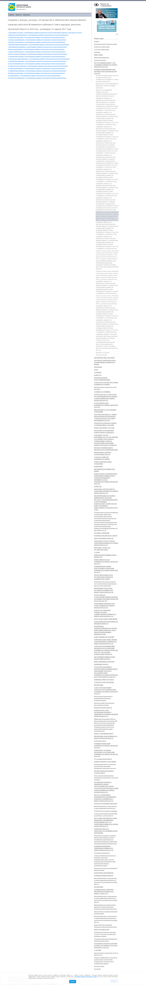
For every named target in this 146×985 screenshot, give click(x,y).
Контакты (26, 15)
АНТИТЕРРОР (98, 367)
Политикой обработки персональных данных (85, 976)
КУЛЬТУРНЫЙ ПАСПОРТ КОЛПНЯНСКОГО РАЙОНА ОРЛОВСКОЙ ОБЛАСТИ (106, 405)
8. (36, 49)
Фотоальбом (97, 969)
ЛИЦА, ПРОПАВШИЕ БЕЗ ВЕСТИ (103, 538)
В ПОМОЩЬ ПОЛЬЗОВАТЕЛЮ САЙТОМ (105, 535)
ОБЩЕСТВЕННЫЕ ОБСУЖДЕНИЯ (104, 637)
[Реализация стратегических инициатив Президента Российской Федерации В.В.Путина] (107, 17)
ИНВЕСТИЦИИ (98, 55)
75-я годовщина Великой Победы (103, 759)
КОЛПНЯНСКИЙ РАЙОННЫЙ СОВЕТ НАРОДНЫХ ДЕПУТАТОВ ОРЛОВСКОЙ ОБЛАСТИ (105, 71)
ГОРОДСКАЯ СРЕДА (100, 741)
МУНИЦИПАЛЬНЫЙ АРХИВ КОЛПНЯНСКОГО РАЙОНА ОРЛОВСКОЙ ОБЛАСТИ (106, 745)
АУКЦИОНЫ (97, 372)
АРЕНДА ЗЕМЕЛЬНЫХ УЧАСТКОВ (104, 428)
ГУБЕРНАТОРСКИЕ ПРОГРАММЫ (104, 682)
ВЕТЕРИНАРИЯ (98, 887)
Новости (19, 15)
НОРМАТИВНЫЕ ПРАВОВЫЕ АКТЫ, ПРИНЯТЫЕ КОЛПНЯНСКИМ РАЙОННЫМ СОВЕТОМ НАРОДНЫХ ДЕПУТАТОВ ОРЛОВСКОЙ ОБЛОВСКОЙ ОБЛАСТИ (107, 265)
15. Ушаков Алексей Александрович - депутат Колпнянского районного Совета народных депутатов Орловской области (38, 66)
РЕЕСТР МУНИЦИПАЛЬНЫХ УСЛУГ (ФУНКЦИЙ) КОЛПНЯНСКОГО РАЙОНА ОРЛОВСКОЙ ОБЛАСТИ (105, 65)
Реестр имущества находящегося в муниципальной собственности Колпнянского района (103, 698)
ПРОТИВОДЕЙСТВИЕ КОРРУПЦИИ (104, 357)
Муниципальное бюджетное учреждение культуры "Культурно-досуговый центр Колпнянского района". (105, 934)
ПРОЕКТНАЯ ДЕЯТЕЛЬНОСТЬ (103, 707)
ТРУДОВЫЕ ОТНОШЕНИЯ (101, 533)
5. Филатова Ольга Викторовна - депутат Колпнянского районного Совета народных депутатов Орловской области (36, 42)
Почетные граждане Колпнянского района (105, 44)
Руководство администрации (102, 47)
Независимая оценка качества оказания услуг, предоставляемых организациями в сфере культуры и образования (105, 583)
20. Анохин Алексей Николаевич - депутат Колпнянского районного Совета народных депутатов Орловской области (37, 78)
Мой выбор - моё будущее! (102, 352)
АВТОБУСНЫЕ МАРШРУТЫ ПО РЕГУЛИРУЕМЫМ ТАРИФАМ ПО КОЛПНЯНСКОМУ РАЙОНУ (103, 577)
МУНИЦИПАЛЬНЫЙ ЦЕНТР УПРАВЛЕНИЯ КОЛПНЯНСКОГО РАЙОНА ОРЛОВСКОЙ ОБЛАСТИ (103, 848)
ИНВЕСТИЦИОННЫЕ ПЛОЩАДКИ (104, 661)
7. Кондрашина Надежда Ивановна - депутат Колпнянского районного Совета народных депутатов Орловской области (37, 47)
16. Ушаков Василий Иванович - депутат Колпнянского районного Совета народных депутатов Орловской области (36, 68)
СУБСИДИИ (97, 950)
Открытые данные (99, 966)
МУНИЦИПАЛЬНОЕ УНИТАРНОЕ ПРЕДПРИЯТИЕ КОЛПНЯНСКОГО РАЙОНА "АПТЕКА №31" (104, 891)
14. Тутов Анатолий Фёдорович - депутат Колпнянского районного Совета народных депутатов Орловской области (36, 63)
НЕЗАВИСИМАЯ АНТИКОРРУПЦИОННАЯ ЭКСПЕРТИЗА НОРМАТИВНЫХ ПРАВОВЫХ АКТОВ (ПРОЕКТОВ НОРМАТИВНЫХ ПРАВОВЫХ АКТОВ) (105, 630)
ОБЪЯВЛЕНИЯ (98, 466)
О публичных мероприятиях (102, 853)
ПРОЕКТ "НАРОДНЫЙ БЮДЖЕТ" (104, 733)
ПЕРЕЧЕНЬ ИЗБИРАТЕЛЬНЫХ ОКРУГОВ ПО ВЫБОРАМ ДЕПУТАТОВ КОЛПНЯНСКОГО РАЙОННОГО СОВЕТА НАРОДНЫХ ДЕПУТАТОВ (107, 78)
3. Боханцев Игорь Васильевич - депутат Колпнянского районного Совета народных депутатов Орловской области (36, 37)
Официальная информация (101, 57)
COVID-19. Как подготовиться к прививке (105, 811)
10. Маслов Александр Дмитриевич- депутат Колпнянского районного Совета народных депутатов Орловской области (37, 54)
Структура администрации (101, 49)
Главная (11, 15)
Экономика (97, 52)
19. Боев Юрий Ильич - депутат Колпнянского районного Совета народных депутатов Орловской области (34, 75)
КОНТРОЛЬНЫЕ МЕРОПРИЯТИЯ (103, 873)
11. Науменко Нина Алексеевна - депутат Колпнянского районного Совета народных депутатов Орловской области (36, 56)
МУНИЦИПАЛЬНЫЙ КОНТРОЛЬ (103, 875)
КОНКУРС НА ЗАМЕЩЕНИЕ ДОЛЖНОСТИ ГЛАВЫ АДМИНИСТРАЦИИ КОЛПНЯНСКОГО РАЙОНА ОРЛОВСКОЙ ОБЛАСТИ (106, 93)
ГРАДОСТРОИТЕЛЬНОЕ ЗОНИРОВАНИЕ (105, 619)
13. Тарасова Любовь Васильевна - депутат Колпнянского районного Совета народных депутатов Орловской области (37, 61)
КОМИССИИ (97, 486)
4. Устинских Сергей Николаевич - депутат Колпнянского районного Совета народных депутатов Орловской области (37, 39)
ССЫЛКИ (97, 552)
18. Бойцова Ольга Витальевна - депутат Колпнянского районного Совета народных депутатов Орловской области (36, 73)
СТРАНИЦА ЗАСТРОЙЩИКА (102, 392)
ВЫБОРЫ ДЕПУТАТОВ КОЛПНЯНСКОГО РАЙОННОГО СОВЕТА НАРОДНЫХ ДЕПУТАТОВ (107, 86)
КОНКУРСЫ (97, 375)
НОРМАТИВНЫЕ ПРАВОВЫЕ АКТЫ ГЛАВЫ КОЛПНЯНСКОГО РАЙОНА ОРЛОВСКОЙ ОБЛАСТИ (104, 605)
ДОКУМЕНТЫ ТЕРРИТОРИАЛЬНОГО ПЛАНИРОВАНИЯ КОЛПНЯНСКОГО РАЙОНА (105, 362)
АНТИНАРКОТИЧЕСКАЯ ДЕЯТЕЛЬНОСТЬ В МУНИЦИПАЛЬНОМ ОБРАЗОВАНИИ (105, 831)
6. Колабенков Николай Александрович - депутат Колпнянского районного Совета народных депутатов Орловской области (38, 44)
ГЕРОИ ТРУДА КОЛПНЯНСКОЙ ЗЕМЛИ (105, 803)
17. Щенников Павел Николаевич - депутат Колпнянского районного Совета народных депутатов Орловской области (37, 70)
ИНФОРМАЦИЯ (98, 685)
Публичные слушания (101, 355)
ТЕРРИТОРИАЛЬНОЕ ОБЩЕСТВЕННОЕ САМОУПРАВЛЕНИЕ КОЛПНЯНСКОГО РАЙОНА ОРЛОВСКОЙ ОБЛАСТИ (105, 641)
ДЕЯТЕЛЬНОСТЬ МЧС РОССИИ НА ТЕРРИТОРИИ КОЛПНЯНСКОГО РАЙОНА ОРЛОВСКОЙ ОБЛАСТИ (106, 543)
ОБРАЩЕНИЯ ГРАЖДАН (101, 664)
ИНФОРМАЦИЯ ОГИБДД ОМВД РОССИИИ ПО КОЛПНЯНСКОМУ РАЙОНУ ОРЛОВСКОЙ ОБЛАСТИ (103, 590)
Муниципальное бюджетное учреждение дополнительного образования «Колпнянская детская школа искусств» (105, 766)
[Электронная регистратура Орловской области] (107, 31)
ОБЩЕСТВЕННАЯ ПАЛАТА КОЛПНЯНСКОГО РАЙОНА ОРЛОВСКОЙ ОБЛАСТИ (106, 561)
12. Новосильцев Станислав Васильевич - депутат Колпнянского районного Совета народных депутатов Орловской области (38, 59)
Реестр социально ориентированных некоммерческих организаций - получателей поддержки (106, 777)
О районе (96, 41)
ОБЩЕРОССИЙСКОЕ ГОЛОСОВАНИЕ (105, 761)
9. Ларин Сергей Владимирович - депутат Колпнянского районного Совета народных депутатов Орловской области (36, 51)
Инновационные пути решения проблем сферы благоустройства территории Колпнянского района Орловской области (105, 907)
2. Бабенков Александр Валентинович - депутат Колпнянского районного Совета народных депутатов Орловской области (38, 35)
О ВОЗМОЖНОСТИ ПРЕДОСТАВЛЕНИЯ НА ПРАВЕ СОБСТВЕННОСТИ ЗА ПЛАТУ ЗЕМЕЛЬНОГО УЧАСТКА (106, 945)
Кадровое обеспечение (100, 60)
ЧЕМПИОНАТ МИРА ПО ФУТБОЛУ (104, 679)
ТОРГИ (96, 370)
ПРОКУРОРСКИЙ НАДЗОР (101, 929)
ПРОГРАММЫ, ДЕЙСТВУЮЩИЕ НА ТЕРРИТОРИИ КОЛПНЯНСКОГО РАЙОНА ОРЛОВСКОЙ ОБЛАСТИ (106, 491)
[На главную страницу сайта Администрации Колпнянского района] (49, 7)
